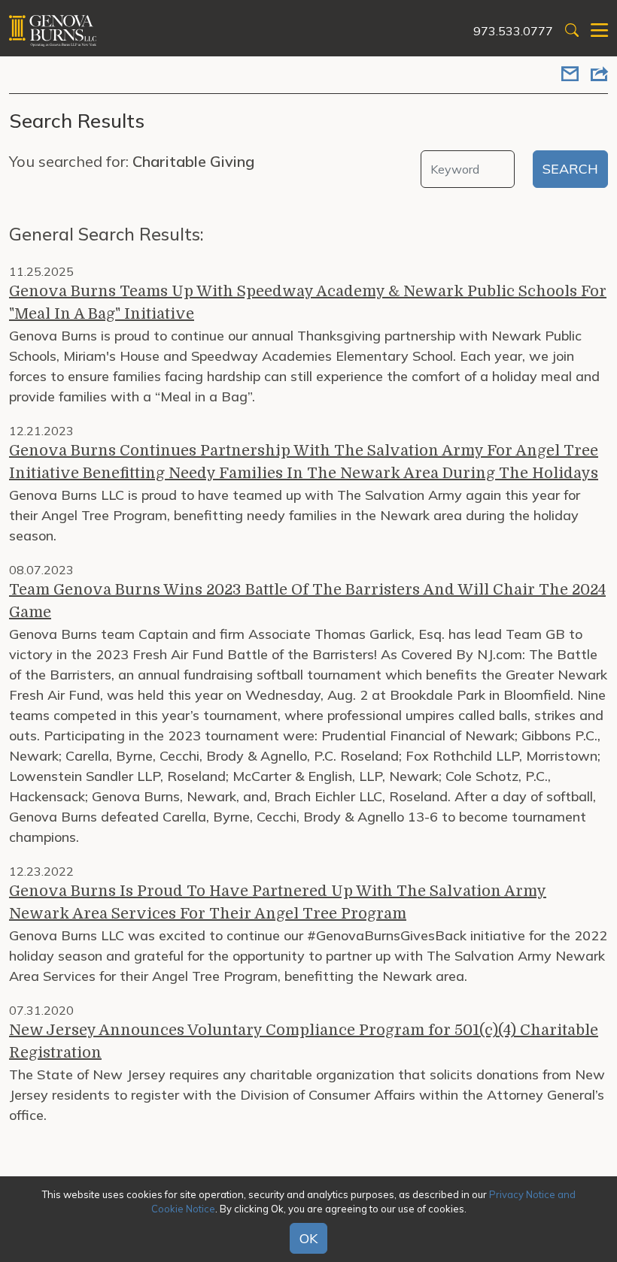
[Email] (570, 75)
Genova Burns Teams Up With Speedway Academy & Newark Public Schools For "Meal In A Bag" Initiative (307, 302)
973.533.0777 (513, 30)
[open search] (572, 31)
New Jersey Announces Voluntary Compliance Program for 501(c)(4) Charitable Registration (303, 1041)
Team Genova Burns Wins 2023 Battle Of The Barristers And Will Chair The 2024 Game (307, 601)
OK (308, 1238)
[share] (599, 75)
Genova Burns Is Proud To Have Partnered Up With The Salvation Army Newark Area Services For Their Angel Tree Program (277, 902)
